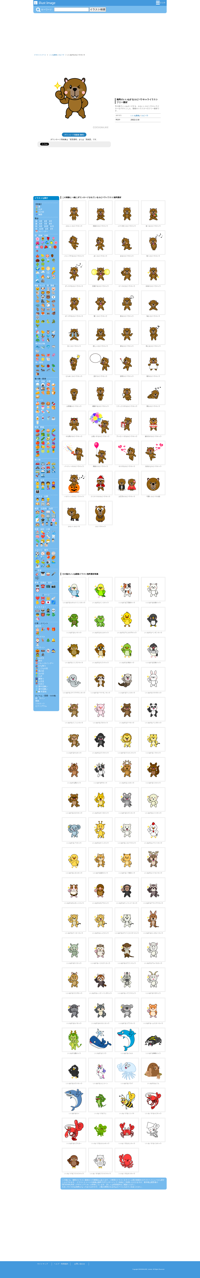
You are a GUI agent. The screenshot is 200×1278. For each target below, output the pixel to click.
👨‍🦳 (43, 487)
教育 (37, 508)
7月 (45, 224)
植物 (40, 235)
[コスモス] (56, 243)
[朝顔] (47, 243)
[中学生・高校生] (51, 524)
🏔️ (48, 276)
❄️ (48, 272)
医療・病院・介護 (42, 529)
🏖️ (53, 276)
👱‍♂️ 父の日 (39, 673)
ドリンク (39, 415)
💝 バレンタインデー (44, 663)
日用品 (43, 583)
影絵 (52, 285)
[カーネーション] (37, 248)
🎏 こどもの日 (41, 668)
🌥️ (37, 272)
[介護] (46, 545)
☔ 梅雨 (38, 214)
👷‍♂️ (48, 500)
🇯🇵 (48, 602)
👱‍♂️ (37, 487)
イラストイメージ (40, 55)
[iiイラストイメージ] (44, 3)
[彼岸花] (37, 252)
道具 (50, 583)
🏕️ (48, 566)
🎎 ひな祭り (40, 666)
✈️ (53, 471)
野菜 (37, 427)
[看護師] (37, 545)
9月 (40, 226)
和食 (37, 381)
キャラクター (40, 607)
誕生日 (38, 626)
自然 (46, 235)
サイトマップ (42, 1264)
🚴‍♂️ (53, 467)
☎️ (43, 586)
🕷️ (43, 655)
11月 (52, 226)
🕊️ (53, 332)
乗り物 (37, 460)
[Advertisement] (100, 34)
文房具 (44, 508)
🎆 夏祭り (39, 679)
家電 (37, 583)
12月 (41, 229)
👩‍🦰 (53, 483)
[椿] (46, 248)
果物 (42, 427)
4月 (45, 221)
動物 (37, 285)
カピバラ (61, 55)
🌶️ (53, 439)
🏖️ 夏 (37, 207)
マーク (47, 595)
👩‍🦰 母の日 (39, 671)
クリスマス (40, 637)
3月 (40, 221)
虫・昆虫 (39, 362)
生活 (42, 480)
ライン (42, 698)
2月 (51, 229)
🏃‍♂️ (48, 520)
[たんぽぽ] (51, 243)
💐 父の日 (39, 212)
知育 (51, 508)
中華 (49, 381)
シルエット (40, 703)
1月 (46, 229)
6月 (40, 224)
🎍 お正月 (39, 658)
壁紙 (37, 701)
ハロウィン (40, 647)
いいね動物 (53, 55)
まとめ (162, 2)
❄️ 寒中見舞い (41, 686)
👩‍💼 (43, 500)
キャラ (42, 285)
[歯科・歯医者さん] (41, 545)
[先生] (42, 524)
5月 (50, 221)
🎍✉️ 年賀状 (41, 692)
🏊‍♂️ (53, 561)
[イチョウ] (42, 256)
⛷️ (37, 566)
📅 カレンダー (41, 231)
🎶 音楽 (38, 570)
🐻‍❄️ (53, 297)
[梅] (41, 248)
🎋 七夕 (38, 209)
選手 (46, 550)
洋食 (43, 381)
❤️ (43, 537)
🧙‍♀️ (53, 651)
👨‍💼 (37, 500)
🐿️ (43, 309)
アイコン (38, 595)
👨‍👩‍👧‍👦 (37, 491)
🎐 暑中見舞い (41, 689)
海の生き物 (40, 343)
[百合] (50, 248)
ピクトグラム (41, 706)
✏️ (53, 512)
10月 (46, 226)
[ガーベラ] (55, 248)
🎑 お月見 (39, 681)
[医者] (53, 541)
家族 (37, 480)
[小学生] (47, 524)
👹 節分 (38, 661)
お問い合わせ (79, 1264)
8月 (50, 224)
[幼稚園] (56, 524)
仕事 (46, 496)
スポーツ (38, 550)
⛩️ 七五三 (39, 684)
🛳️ (43, 475)
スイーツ (39, 400)
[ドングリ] (52, 256)
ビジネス (38, 496)
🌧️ (43, 272)
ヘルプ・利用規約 (61, 1264)
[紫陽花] (42, 243)
